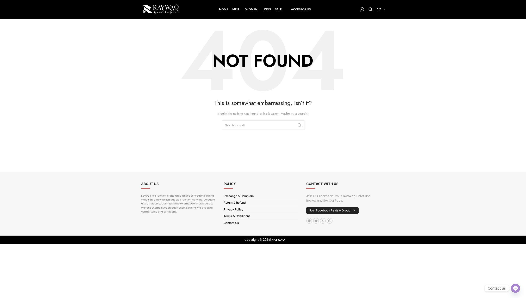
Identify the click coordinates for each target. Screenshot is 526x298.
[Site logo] (161, 9)
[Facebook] (309, 221)
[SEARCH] (299, 125)
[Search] (370, 9)
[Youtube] (316, 221)
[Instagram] (330, 221)
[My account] (362, 9)
